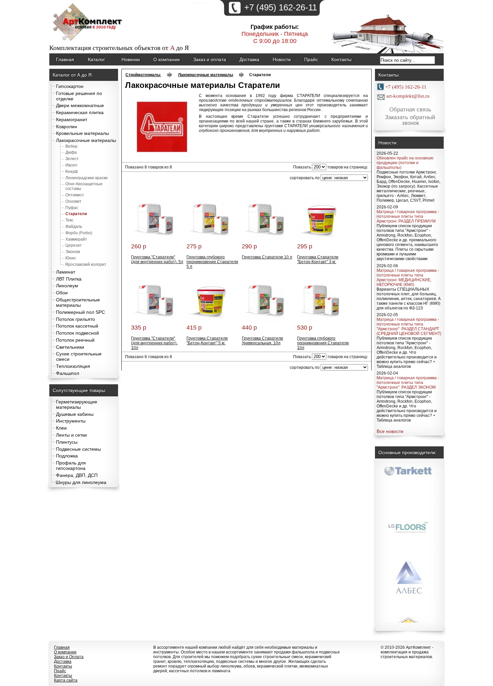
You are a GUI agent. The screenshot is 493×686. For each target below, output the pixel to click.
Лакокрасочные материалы (86, 140)
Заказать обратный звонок (410, 120)
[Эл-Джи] (408, 516)
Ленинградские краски (86, 178)
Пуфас (71, 207)
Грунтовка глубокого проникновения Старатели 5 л (212, 262)
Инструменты (71, 421)
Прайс (311, 59)
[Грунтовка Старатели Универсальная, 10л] (263, 320)
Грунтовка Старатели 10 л (267, 257)
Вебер (71, 146)
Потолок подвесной (77, 333)
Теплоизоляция (73, 366)
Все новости (390, 431)
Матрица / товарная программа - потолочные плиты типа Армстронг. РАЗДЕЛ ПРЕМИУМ (408, 216)
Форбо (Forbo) (78, 233)
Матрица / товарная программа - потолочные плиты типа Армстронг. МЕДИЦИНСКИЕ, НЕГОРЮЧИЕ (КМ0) (408, 277)
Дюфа (71, 152)
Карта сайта (65, 680)
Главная (65, 59)
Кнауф (71, 171)
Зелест (72, 158)
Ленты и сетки (71, 435)
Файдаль (73, 226)
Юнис (70, 258)
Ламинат (65, 272)
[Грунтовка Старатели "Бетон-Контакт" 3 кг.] (318, 239)
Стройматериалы (143, 74)
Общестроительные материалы (78, 302)
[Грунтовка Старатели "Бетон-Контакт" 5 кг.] (208, 320)
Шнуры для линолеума (81, 482)
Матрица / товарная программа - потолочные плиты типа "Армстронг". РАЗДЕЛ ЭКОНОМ (408, 383)
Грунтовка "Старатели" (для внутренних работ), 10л (154, 343)
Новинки (130, 59)
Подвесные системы (78, 449)
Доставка (249, 59)
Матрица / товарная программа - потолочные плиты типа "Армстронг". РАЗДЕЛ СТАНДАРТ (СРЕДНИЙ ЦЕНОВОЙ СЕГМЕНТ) (409, 326)
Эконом (72, 251)
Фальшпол (67, 373)
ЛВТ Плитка (68, 279)
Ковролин (66, 126)
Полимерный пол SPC (80, 312)
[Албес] (408, 570)
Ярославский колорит (85, 264)
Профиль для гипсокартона (71, 465)
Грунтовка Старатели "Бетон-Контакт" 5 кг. (207, 340)
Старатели (76, 213)
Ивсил (71, 165)
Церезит (73, 245)
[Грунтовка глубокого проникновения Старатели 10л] (318, 320)
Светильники (70, 347)
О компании (166, 59)
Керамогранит (71, 119)
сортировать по (305, 178)
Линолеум (67, 285)
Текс (69, 220)
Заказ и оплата (209, 59)
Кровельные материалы (82, 133)
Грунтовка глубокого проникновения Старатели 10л (323, 343)
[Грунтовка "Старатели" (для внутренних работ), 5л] (152, 239)
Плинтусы (66, 442)
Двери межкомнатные (80, 105)
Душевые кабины (75, 414)
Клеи (61, 428)
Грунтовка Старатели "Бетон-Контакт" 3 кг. (317, 259)
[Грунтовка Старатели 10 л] (263, 239)
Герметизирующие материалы (76, 404)
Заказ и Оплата (69, 656)
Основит (73, 201)
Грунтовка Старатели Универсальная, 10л (262, 340)
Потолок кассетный (77, 326)
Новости (282, 59)
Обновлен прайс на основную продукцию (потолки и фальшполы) (405, 163)
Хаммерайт (76, 239)
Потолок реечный (75, 340)
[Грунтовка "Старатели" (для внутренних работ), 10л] (152, 320)
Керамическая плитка (80, 112)
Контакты (341, 59)
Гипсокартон (70, 86)
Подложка (67, 455)
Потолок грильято (75, 319)
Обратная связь (410, 109)
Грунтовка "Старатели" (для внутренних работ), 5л (157, 259)
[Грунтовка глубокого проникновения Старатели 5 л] (208, 239)
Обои (62, 292)
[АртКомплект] (88, 41)
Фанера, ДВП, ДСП (77, 475)
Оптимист (74, 195)
